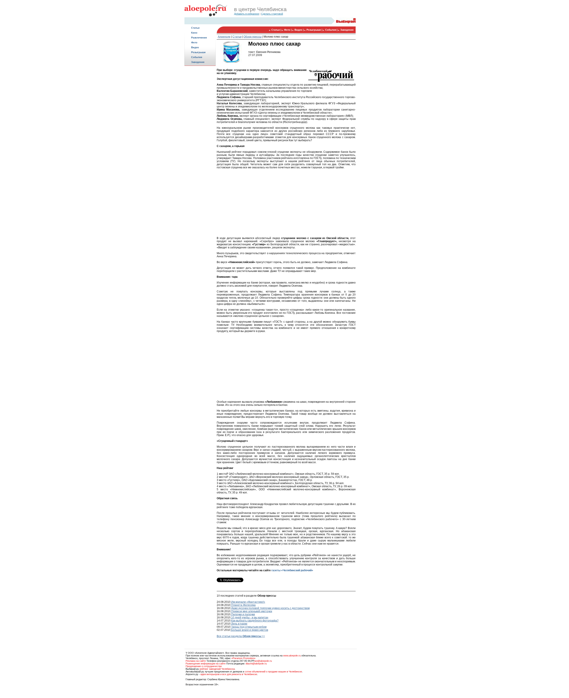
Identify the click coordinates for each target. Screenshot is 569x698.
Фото (194, 42)
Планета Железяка (243, 605)
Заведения (197, 62)
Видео (195, 47)
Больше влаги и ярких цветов (249, 630)
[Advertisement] (200, 137)
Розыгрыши (198, 52)
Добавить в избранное (246, 13)
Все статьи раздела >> (241, 636)
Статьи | (276, 29)
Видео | (299, 29)
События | (331, 29)
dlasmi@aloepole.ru (256, 663)
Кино (194, 32)
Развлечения (199, 37)
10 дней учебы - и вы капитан (249, 617)
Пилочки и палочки (242, 614)
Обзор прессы (253, 36)
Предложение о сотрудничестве (204, 666)
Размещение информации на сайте (206, 663)
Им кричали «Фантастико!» (247, 601)
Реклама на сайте (196, 661)
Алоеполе (224, 36)
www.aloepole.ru (292, 655)
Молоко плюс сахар (276, 36)
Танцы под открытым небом (248, 626)
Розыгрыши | (315, 29)
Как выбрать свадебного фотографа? (254, 620)
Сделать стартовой (272, 13)
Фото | (288, 29)
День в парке (238, 623)
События (196, 57)
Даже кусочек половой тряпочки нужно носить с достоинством (270, 608)
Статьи (195, 27)
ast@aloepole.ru (263, 661)
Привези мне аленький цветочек (251, 611)
